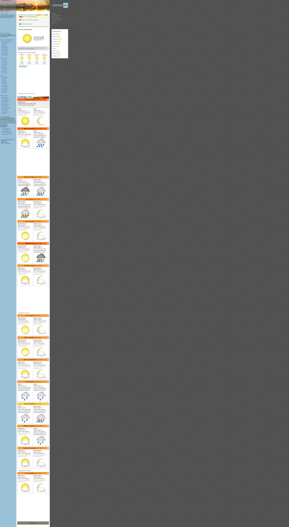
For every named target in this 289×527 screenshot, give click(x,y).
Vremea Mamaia (4, 98)
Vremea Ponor (4, 61)
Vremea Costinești (5, 101)
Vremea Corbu (4, 103)
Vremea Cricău (4, 65)
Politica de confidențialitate (6, 143)
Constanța (54, 41)
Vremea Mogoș (4, 59)
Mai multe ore (23, 66)
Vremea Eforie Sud (5, 106)
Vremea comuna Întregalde (6, 40)
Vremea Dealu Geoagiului (6, 41)
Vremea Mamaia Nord (5, 100)
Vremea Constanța (5, 97)
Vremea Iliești (4, 44)
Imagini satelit (57, 20)
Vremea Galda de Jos (5, 64)
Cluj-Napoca (55, 39)
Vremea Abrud (4, 83)
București (54, 36)
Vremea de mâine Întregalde (7, 132)
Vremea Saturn (4, 110)
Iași (53, 48)
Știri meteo (56, 17)
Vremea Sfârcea (4, 53)
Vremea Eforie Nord (5, 104)
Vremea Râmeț (4, 62)
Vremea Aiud (4, 79)
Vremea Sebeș (4, 82)
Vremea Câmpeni (5, 86)
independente (5, 124)
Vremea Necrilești (5, 50)
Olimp (9, 107)
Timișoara (54, 55)
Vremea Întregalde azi (5, 131)
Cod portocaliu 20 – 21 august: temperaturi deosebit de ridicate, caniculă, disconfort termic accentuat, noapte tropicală (31, 48)
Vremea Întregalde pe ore (6, 129)
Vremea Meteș (4, 71)
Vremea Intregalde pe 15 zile (7, 134)
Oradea (54, 51)
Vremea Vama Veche (5, 112)
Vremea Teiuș (4, 91)
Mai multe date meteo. (27, 24)
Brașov (53, 34)
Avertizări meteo (57, 18)
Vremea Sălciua (4, 68)
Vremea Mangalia (5, 109)
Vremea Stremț (4, 70)
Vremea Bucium (4, 73)
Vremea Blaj (4, 80)
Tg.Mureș (54, 53)
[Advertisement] (33, 79)
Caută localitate (57, 15)
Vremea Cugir (4, 88)
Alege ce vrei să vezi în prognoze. (30, 19)
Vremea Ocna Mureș (5, 89)
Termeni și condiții (4, 142)
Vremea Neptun (4, 107)
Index (54, 13)
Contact (55, 21)
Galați (53, 46)
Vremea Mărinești (5, 47)
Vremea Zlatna (4, 92)
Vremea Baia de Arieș (5, 85)
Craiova (54, 43)
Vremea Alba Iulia (5, 77)
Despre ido (3, 141)
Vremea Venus (4, 113)
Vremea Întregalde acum (6, 128)
